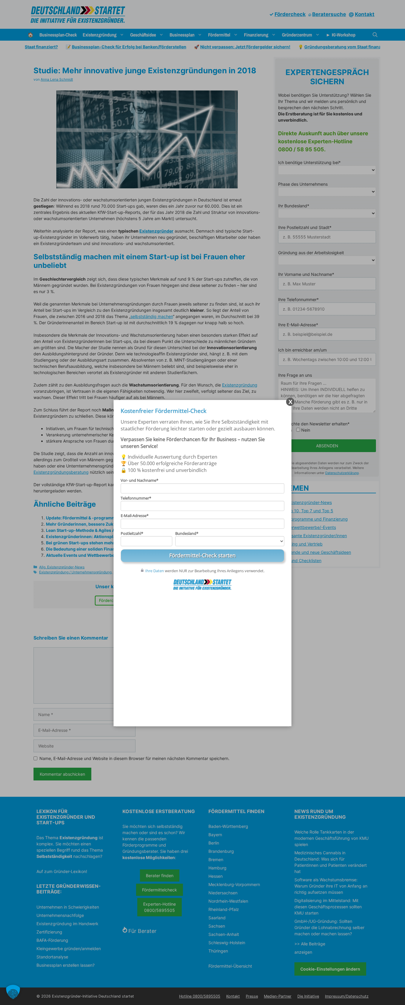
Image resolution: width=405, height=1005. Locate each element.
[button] (13, 992)
